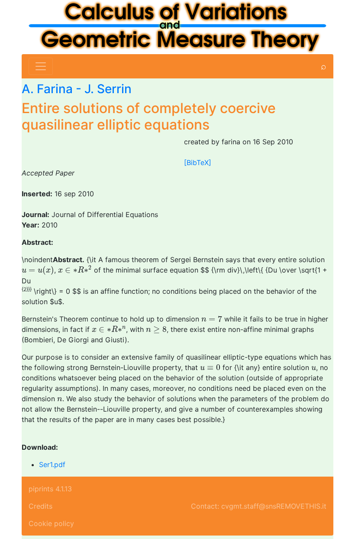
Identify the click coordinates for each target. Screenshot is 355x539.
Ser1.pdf (52, 464)
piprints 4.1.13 (50, 488)
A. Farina (47, 88)
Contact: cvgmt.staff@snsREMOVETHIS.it (258, 506)
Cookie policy (51, 523)
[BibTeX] (197, 162)
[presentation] (38, 271)
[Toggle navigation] (41, 66)
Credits (40, 506)
